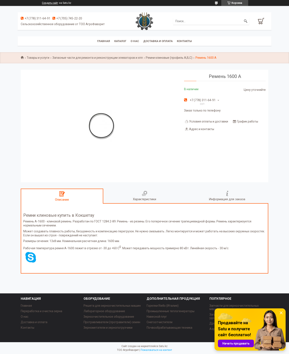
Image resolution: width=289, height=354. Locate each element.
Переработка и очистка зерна (41, 311)
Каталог (120, 41)
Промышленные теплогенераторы (170, 311)
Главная (103, 41)
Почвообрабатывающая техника (169, 327)
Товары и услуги (38, 57)
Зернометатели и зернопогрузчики (108, 327)
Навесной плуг (157, 316)
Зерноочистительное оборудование (109, 316)
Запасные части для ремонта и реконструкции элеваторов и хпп (97, 57)
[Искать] (245, 21)
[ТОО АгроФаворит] (144, 21)
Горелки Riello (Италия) (163, 305)
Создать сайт (50, 2)
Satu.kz (163, 346)
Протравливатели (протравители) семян (112, 322)
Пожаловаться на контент (156, 350)
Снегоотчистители (159, 322)
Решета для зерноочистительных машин (112, 305)
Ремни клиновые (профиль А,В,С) (169, 57)
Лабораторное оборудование (104, 311)
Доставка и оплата (158, 41)
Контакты (184, 41)
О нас (135, 41)
